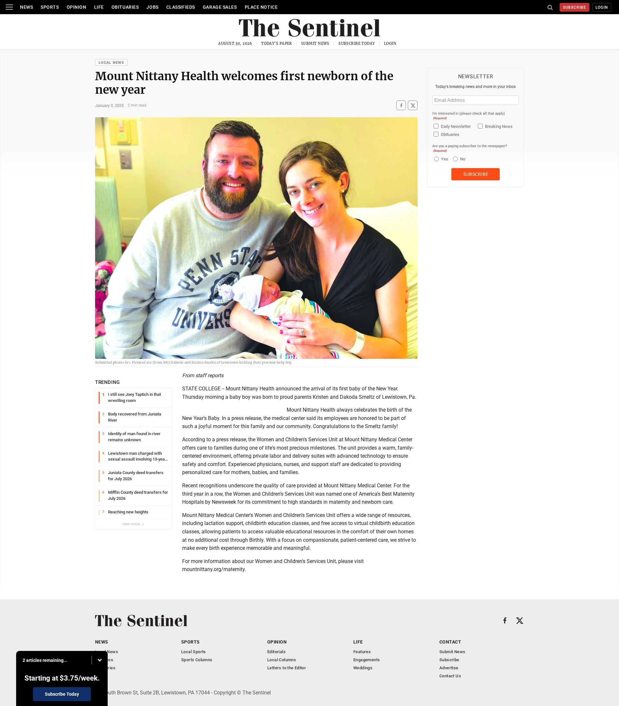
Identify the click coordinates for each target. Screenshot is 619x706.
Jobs (152, 7)
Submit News (315, 43)
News (26, 7)
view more (131, 524)
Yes (444, 159)
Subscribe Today (357, 43)
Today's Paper (276, 43)
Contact (450, 641)
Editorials (276, 651)
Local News (111, 63)
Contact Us (450, 675)
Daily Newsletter (456, 126)
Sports (50, 7)
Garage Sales (220, 7)
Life (99, 7)
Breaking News (499, 126)
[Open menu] (9, 7)
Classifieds (180, 7)
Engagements (366, 659)
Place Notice (261, 7)
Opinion (76, 7)
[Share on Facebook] (401, 105)
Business (104, 659)
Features (362, 651)
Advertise (448, 667)
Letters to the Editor (286, 667)
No (462, 159)
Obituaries (125, 7)
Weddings (362, 667)
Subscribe (574, 7)
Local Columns (281, 659)
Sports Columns (196, 659)
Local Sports (193, 651)
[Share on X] (413, 105)
